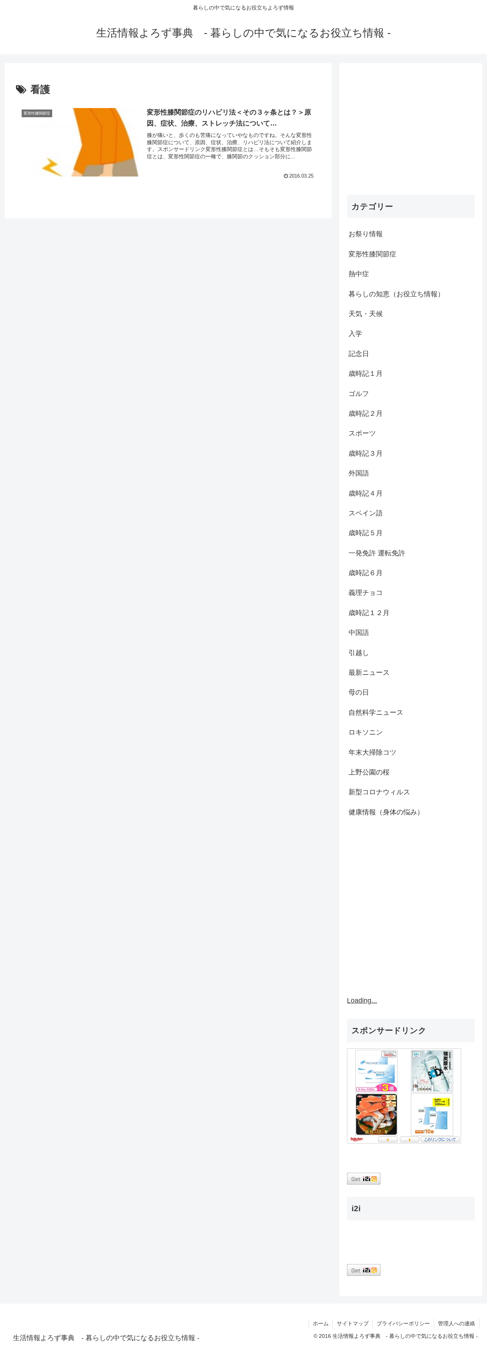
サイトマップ (353, 1323)
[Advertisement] (411, 130)
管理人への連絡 (456, 1323)
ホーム (321, 1323)
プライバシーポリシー (403, 1323)
